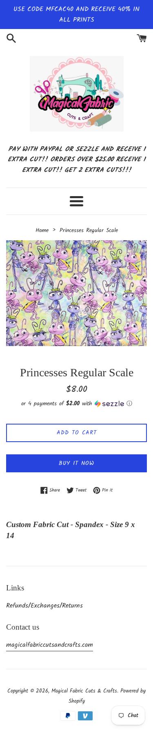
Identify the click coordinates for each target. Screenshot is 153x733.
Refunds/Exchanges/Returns (44, 606)
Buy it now (76, 463)
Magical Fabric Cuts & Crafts (84, 691)
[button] (76, 403)
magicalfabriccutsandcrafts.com (49, 645)
